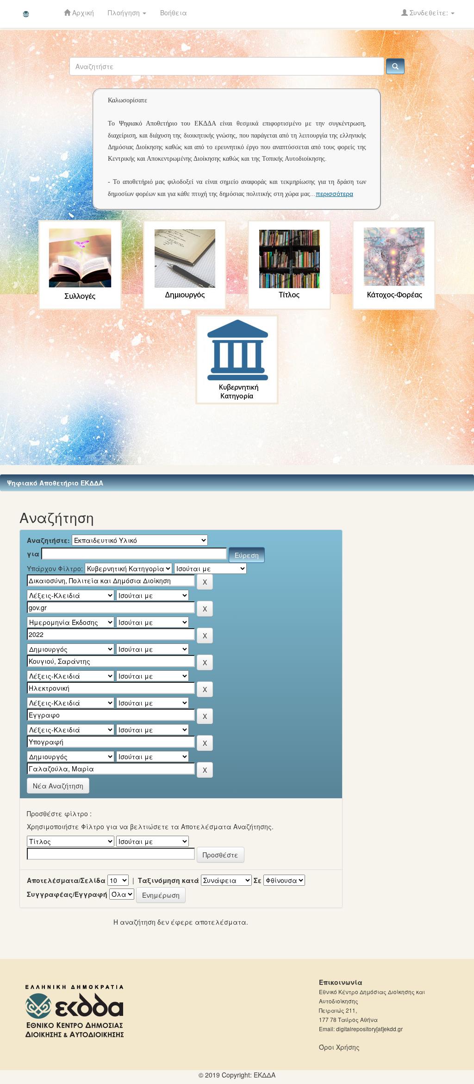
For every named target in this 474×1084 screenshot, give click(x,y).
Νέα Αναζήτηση (58, 785)
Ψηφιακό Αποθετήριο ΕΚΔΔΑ (55, 482)
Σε (258, 880)
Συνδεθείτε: (429, 12)
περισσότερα (334, 193)
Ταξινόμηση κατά (168, 880)
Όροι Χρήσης (339, 1047)
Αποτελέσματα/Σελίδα (66, 880)
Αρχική (82, 12)
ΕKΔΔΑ (264, 1074)
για (33, 553)
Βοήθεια (173, 12)
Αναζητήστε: (48, 540)
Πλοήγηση (125, 12)
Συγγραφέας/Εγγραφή (67, 894)
